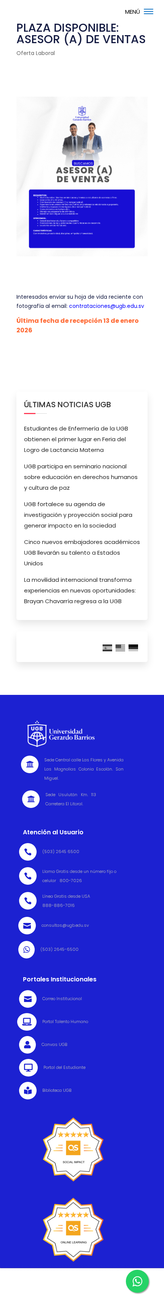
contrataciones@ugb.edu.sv (106, 306)
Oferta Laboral (35, 53)
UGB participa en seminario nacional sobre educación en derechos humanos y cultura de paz (81, 477)
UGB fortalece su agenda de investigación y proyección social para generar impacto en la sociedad (78, 514)
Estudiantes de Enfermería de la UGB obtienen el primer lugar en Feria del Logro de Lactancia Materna (76, 439)
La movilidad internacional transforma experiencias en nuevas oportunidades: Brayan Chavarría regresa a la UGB (80, 590)
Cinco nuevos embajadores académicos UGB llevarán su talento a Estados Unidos (82, 552)
